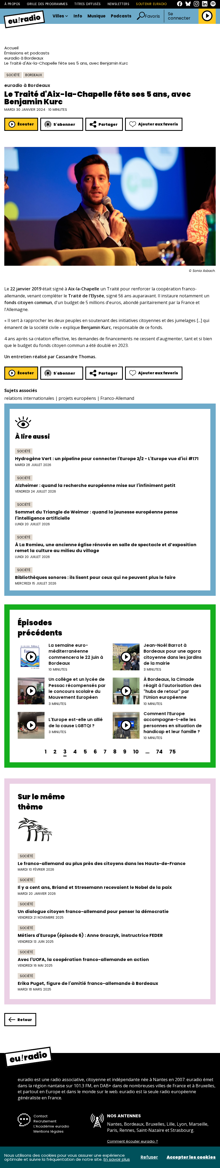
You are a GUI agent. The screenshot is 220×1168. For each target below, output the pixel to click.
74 (159, 751)
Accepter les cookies (191, 1157)
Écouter (25, 124)
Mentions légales (49, 1131)
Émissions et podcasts (26, 53)
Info (78, 16)
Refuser (149, 1157)
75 (172, 751)
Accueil (11, 48)
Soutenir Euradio (151, 4)
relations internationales (29, 398)
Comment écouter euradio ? (132, 1141)
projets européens (77, 398)
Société (13, 75)
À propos (12, 4)
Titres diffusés (87, 4)
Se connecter (179, 16)
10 (136, 751)
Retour (24, 1019)
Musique (96, 16)
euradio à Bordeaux (23, 58)
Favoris (152, 16)
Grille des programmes (47, 4)
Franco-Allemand (117, 398)
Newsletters (119, 4)
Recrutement (45, 1121)
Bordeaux (33, 75)
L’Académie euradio (51, 1126)
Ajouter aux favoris (158, 124)
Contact (40, 1116)
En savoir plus (117, 1159)
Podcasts (121, 16)
